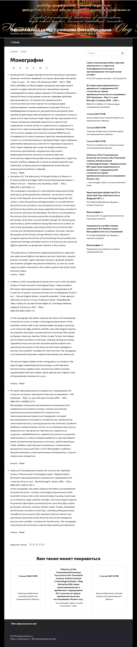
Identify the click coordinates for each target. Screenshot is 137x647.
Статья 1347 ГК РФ (96, 113)
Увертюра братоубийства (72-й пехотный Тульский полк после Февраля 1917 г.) (103, 195)
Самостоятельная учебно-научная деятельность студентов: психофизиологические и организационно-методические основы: (105, 68)
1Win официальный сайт (24, 623)
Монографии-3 (95, 245)
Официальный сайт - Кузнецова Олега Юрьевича (60, 29)
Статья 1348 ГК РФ (96, 127)
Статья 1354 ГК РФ (96, 141)
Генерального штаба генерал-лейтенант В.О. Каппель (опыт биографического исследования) (105, 228)
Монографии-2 (95, 212)
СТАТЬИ (15, 42)
